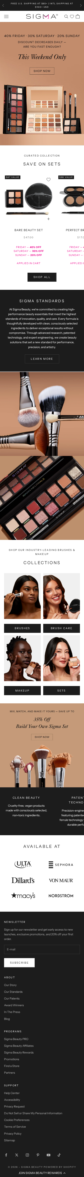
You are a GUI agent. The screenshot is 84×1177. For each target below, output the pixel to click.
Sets (61, 690)
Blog (7, 1019)
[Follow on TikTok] (59, 1155)
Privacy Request (14, 1106)
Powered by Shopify (60, 1167)
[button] (42, 1173)
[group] (42, 83)
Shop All (42, 277)
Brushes (22, 628)
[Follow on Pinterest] (38, 1155)
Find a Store (11, 1066)
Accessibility (12, 1100)
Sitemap (9, 1140)
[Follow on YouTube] (48, 1155)
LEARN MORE (42, 358)
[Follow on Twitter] (17, 1155)
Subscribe (19, 962)
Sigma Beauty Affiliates (19, 1046)
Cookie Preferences (17, 1120)
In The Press (12, 1012)
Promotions (11, 1059)
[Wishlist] (72, 16)
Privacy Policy (12, 1133)
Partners (9, 1072)
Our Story (10, 985)
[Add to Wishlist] (48, 179)
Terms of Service (15, 1126)
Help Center (12, 1093)
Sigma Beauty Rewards (19, 1052)
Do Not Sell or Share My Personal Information (33, 1113)
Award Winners (14, 1005)
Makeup (22, 690)
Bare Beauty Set (28, 230)
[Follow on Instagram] (27, 1155)
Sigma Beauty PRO (16, 1039)
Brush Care (61, 628)
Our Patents (12, 998)
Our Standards (13, 992)
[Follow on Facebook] (6, 1155)
